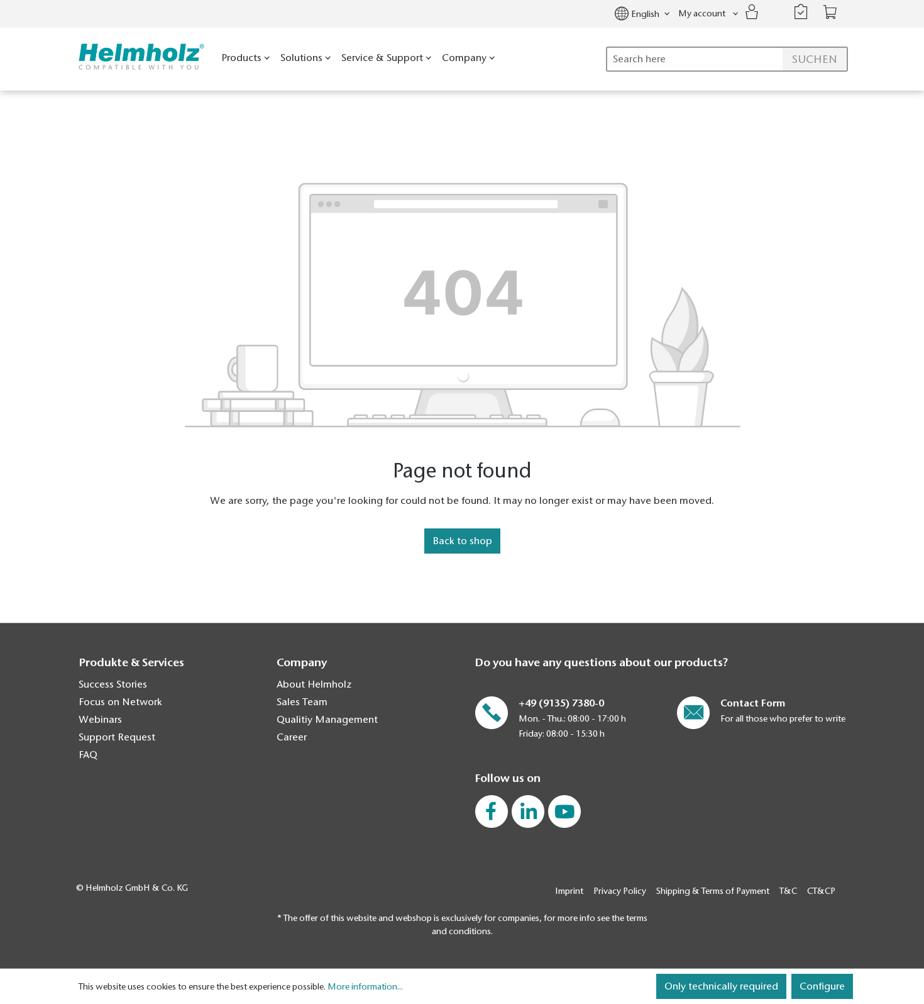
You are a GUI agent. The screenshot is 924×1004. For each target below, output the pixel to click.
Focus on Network (120, 702)
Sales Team (302, 702)
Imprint (569, 891)
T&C (788, 891)
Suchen (814, 59)
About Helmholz (314, 684)
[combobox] (727, 59)
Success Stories (113, 684)
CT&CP (821, 891)
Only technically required (721, 986)
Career (292, 737)
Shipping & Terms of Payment (712, 891)
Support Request (117, 737)
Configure (822, 986)
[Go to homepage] (139, 56)
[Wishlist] (800, 12)
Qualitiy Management (327, 719)
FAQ (88, 755)
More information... (365, 986)
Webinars (100, 719)
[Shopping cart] (830, 12)
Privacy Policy (619, 891)
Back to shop (462, 541)
